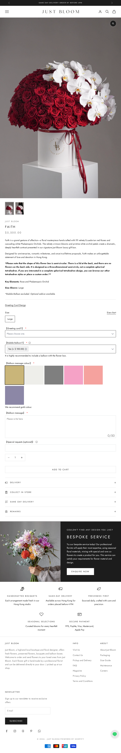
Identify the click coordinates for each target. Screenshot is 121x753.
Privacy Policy (79, 675)
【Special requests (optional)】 (19, 441)
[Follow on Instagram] (14, 731)
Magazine (77, 670)
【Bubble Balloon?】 (15, 342)
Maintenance (106, 665)
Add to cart (60, 469)
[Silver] (34, 375)
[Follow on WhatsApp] (39, 731)
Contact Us (78, 655)
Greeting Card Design (15, 305)
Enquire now (80, 571)
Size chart (111, 312)
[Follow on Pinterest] (31, 731)
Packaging (105, 655)
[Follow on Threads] (23, 731)
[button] (115, 734)
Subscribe (16, 720)
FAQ (75, 665)
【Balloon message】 (15, 412)
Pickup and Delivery (82, 660)
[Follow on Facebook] (6, 731)
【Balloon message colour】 (18, 363)
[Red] (93, 375)
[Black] (53, 375)
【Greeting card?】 (14, 328)
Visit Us (76, 649)
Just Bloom (12, 221)
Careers (104, 670)
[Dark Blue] (14, 395)
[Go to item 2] (19, 208)
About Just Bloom (108, 649)
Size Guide (105, 660)
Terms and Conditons (83, 681)
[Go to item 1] (9, 208)
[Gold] (14, 375)
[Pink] (73, 375)
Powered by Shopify (72, 739)
